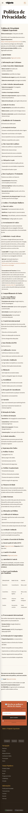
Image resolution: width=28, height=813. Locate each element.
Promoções (5, 758)
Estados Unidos (6, 768)
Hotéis (4, 751)
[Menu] (2, 2)
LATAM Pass (5, 778)
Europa (4, 771)
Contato (4, 793)
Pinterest (21, 741)
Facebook (14, 741)
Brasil (3, 773)
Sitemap (4, 798)
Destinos (4, 748)
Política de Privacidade (7, 788)
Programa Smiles (6, 776)
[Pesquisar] (24, 2)
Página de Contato (16, 58)
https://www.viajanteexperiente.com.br (11, 42)
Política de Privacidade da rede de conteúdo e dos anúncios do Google (14, 264)
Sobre (3, 761)
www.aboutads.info (11, 285)
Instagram (7, 741)
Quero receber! (14, 717)
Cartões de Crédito (6, 756)
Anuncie (4, 796)
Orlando (4, 781)
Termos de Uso (6, 791)
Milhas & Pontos (6, 753)
